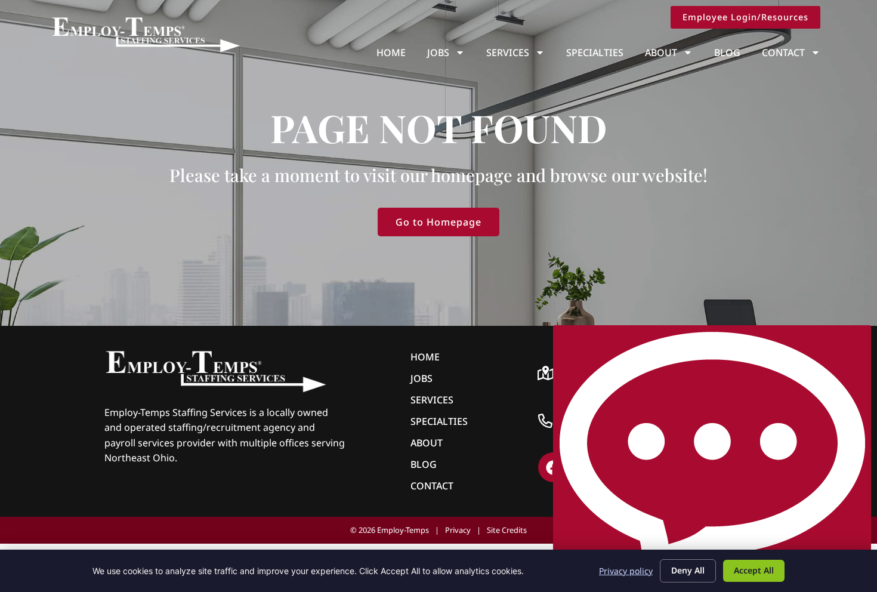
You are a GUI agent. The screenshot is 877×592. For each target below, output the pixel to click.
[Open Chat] (712, 455)
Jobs (438, 52)
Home (391, 52)
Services (507, 52)
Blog (727, 52)
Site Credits (507, 530)
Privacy (458, 530)
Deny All (688, 570)
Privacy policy (626, 570)
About (661, 52)
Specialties (594, 52)
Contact (783, 52)
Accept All (754, 570)
